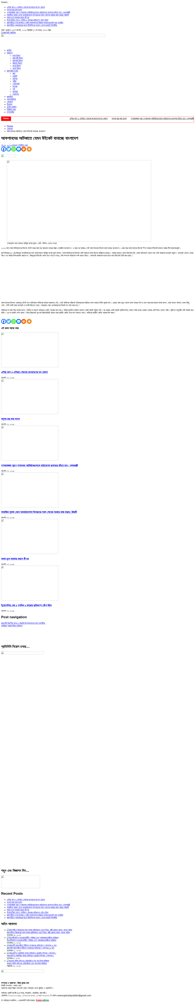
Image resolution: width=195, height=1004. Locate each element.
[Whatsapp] (13, 149)
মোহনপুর (16, 94)
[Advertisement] (97, 279)
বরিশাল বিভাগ (17, 63)
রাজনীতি (10, 96)
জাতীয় (9, 50)
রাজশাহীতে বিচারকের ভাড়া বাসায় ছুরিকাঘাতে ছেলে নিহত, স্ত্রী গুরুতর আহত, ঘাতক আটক (38, 932)
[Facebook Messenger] (18, 149)
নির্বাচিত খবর (11, 109)
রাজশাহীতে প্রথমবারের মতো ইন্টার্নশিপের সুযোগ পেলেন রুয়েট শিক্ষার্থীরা (32, 25)
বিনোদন (9, 104)
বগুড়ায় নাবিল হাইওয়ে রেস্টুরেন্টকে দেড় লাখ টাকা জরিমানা (27, 963)
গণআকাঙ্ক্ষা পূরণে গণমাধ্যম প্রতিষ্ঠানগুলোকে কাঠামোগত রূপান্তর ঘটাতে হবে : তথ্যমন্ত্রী (38, 12)
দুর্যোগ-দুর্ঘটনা (11, 107)
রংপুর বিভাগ (17, 66)
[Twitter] (8, 149)
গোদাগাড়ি (16, 84)
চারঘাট (15, 76)
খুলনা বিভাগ (17, 68)
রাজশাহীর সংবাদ (12, 71)
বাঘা (14, 73)
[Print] (23, 149)
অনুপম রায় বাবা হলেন (14, 10)
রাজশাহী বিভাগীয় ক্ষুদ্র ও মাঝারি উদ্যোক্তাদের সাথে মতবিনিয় (23, 623)
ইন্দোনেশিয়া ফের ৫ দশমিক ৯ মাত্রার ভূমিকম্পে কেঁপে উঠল (27, 20)
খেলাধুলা (10, 102)
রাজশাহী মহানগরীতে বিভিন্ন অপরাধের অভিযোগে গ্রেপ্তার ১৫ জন (30, 948)
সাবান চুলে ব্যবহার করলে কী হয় (18, 17)
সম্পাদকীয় (10, 112)
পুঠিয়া (14, 81)
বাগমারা (15, 91)
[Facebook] (3, 149)
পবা (14, 89)
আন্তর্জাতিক (11, 99)
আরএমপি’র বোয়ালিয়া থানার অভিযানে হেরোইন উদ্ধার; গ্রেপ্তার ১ (30, 955)
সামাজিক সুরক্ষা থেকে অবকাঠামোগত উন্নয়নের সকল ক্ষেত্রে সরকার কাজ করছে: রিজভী (38, 15)
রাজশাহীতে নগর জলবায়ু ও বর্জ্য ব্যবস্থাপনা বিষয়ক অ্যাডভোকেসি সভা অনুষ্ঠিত (35, 22)
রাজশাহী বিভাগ (18, 58)
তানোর (15, 86)
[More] (29, 149)
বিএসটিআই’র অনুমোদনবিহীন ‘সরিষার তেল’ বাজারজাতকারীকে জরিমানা (31, 940)
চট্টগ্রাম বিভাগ (18, 60)
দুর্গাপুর (15, 78)
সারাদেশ (10, 53)
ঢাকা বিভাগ (16, 55)
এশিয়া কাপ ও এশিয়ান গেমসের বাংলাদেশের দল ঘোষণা (26, 7)
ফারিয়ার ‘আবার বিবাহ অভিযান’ (12, 626)
